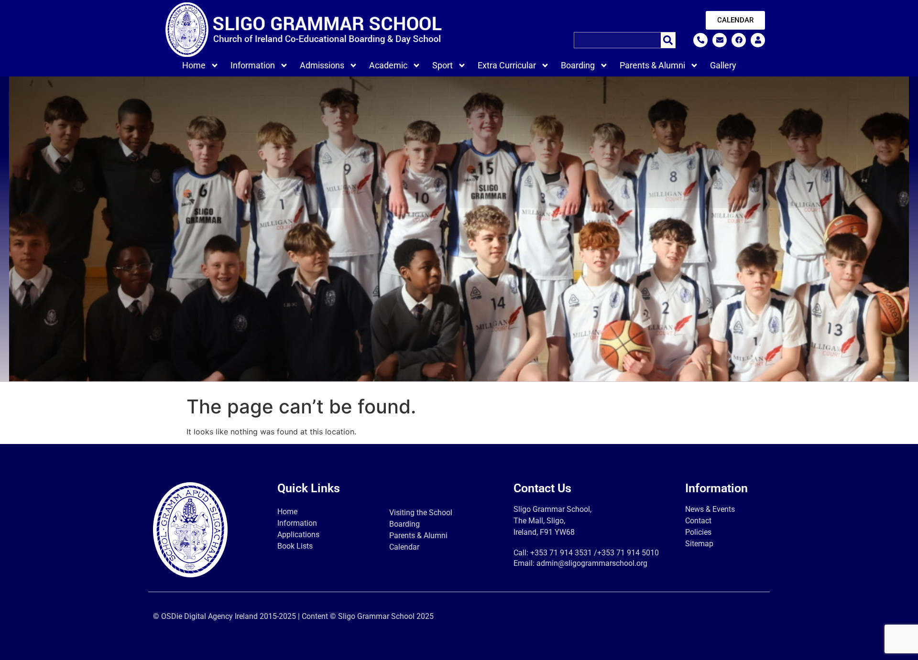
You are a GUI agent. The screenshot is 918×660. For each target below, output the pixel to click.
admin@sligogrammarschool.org (591, 563)
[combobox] (617, 40)
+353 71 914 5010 (628, 552)
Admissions (322, 65)
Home (194, 65)
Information (252, 65)
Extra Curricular (507, 65)
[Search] (668, 40)
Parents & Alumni (652, 65)
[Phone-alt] (700, 40)
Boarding (578, 65)
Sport (442, 65)
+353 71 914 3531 (561, 552)
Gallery (723, 65)
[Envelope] (719, 40)
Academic (388, 65)
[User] (758, 40)
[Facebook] (739, 40)
